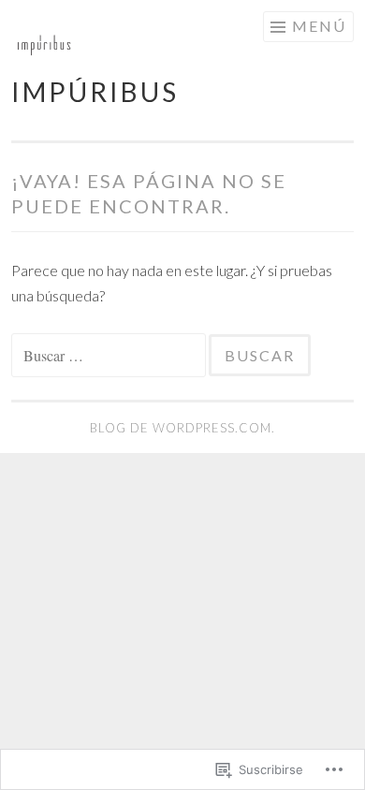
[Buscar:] (110, 355)
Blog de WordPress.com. (182, 427)
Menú (319, 26)
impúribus (95, 92)
